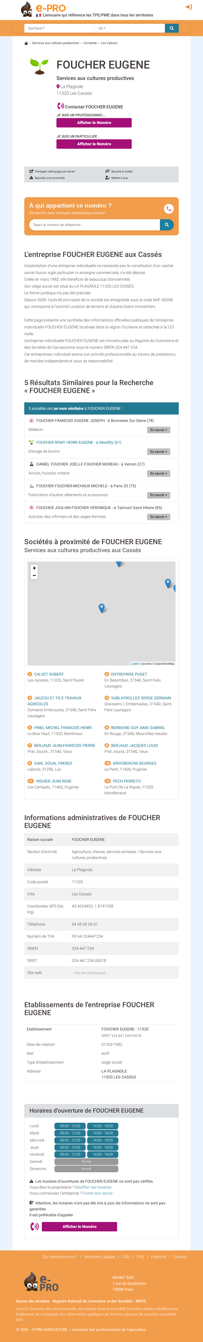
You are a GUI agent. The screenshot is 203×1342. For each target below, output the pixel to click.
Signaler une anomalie (49, 178)
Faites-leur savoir (98, 1193)
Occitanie (90, 43)
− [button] (34, 575)
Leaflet (135, 663)
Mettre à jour (119, 178)
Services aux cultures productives (55, 43)
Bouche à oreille (121, 171)
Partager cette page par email (54, 171)
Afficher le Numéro (94, 122)
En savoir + (158, 430)
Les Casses (109, 43)
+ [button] (34, 568)
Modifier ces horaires (93, 1187)
